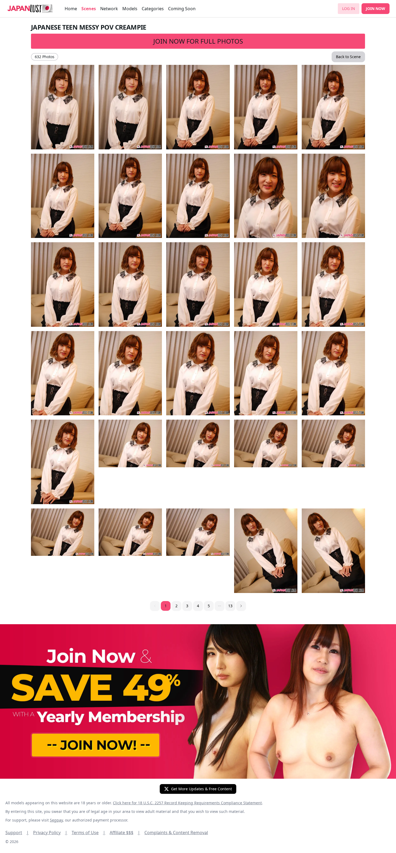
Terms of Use (88, 833)
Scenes (88, 9)
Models (129, 9)
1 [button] (166, 605)
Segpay (56, 820)
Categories (153, 9)
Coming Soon (182, 9)
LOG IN (348, 8)
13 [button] (230, 605)
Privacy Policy (50, 833)
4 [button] (198, 605)
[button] (219, 606)
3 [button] (187, 605)
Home (71, 9)
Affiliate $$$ (125, 833)
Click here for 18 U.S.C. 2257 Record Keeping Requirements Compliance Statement (187, 802)
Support (17, 833)
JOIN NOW (375, 8)
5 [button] (209, 605)
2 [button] (176, 605)
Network (109, 9)
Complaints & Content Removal (176, 833)
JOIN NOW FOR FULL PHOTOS (198, 41)
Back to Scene (348, 56)
